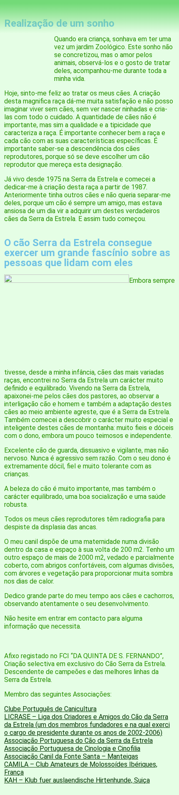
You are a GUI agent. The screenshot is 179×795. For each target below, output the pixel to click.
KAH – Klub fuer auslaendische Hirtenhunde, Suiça (77, 780)
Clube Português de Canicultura (50, 709)
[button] (89, 55)
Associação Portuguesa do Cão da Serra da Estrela (78, 741)
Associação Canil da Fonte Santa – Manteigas (71, 756)
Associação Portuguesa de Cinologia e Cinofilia (72, 748)
